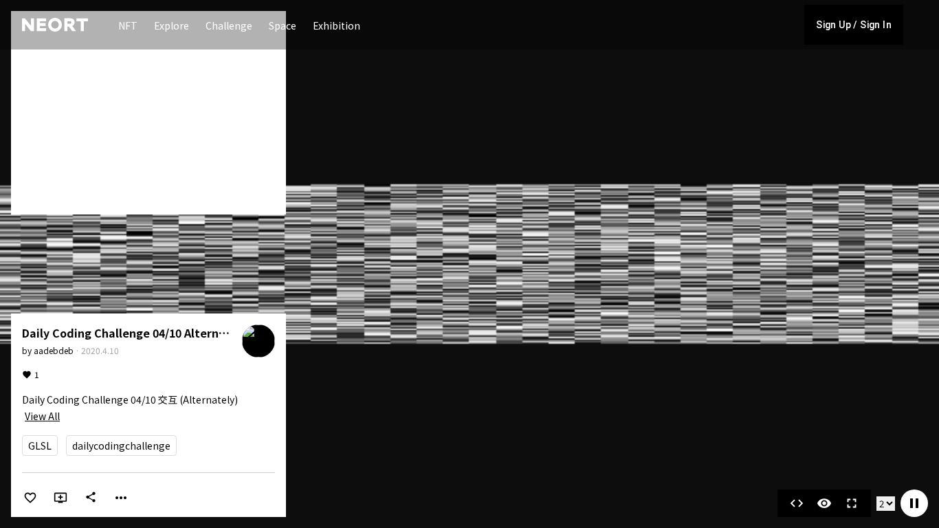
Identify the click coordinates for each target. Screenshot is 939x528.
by (48, 350)
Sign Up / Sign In (854, 24)
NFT (127, 25)
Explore (171, 25)
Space (282, 25)
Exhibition (336, 25)
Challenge (229, 25)
